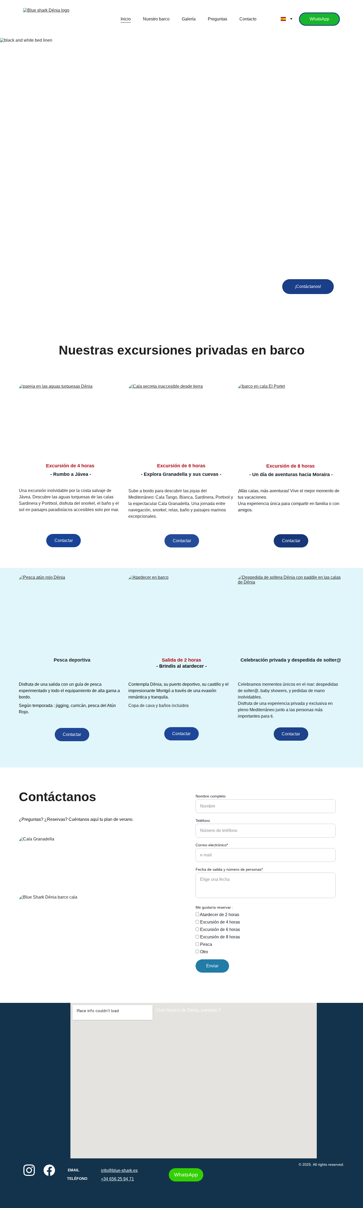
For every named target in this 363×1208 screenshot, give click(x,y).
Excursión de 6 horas (219, 929)
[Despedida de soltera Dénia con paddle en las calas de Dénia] (291, 612)
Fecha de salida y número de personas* (229, 869)
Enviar (212, 966)
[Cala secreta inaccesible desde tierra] (182, 421)
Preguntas (217, 19)
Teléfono (203, 820)
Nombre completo (211, 796)
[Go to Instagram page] (29, 1170)
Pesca (205, 944)
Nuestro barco (156, 19)
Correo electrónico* (212, 845)
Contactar (63, 540)
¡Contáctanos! (308, 286)
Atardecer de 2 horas (219, 914)
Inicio (126, 19)
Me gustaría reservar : (214, 907)
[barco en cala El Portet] (291, 421)
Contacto (247, 19)
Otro (203, 952)
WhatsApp (319, 19)
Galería (189, 19)
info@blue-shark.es (119, 1170)
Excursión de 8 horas (219, 937)
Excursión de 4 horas (219, 922)
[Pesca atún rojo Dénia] (72, 612)
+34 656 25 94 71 (117, 1179)
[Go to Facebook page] (49, 1170)
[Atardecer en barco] (181, 612)
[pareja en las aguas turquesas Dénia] (72, 421)
